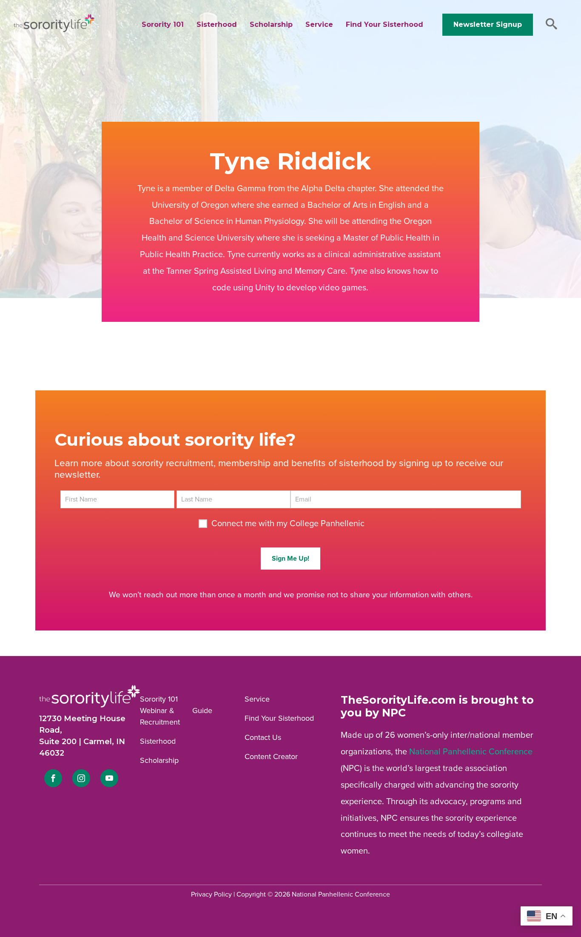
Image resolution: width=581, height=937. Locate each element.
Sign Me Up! (290, 558)
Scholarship (271, 24)
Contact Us (263, 737)
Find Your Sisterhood (384, 24)
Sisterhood (217, 24)
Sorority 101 (163, 24)
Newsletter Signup (487, 24)
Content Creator (271, 756)
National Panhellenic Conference (471, 752)
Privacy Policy (211, 894)
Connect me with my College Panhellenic (288, 523)
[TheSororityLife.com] (54, 30)
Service (319, 24)
